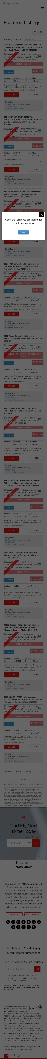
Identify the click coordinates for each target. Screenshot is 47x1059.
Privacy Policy (8, 1049)
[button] (23, 855)
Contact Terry (14, 914)
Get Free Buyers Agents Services (23, 855)
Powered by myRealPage (24, 1049)
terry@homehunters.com (14, 109)
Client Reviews (32, 914)
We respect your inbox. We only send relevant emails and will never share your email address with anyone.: (22, 987)
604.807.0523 (10, 106)
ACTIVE (28, 837)
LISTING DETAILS (11, 94)
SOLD (38, 837)
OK (23, 232)
